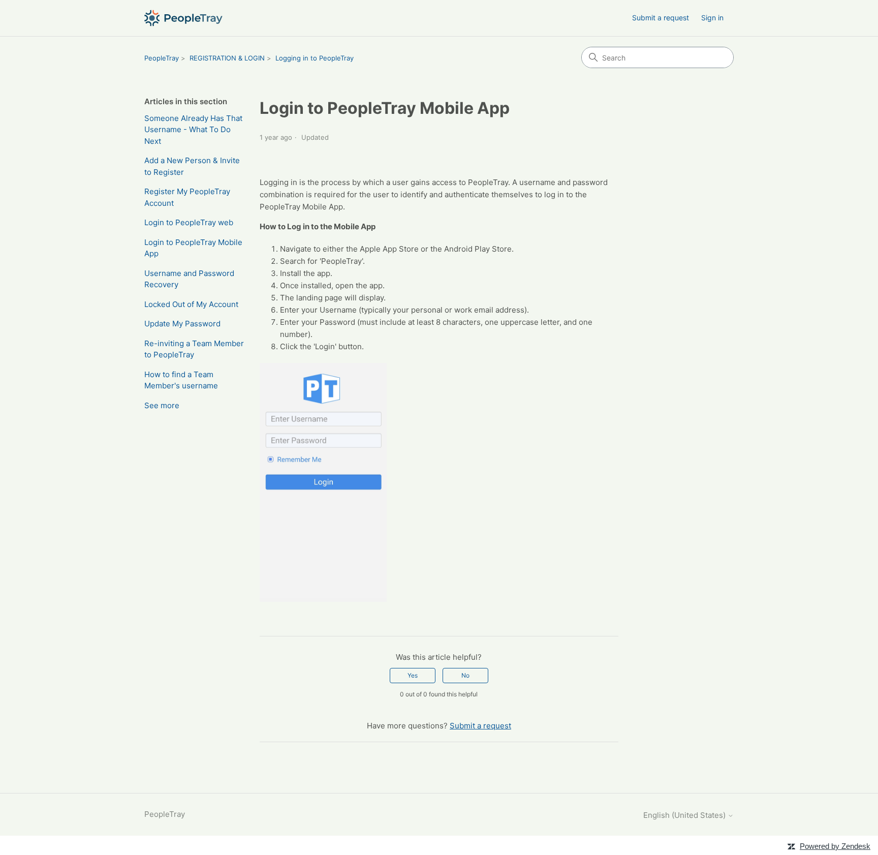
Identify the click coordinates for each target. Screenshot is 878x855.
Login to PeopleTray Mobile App (193, 248)
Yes (412, 675)
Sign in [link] (712, 17)
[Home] (183, 18)
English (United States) (685, 815)
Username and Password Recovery (189, 279)
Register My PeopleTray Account (187, 197)
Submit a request (660, 17)
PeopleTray (161, 58)
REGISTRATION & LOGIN (227, 58)
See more (161, 405)
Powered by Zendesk (835, 846)
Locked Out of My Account (191, 304)
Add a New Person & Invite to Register (192, 166)
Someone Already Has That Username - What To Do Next (193, 129)
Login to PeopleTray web (188, 222)
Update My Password (182, 323)
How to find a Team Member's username (181, 380)
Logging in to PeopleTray (314, 58)
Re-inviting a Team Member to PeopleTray (194, 349)
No (465, 675)
